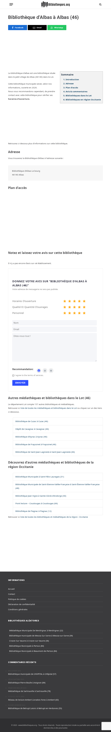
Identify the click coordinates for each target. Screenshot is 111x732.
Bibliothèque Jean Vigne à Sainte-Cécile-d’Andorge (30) (40, 495)
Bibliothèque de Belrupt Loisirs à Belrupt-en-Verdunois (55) (35, 708)
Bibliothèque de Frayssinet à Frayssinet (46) (35, 444)
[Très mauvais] (64, 301)
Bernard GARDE (14, 696)
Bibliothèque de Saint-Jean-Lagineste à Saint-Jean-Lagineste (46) (45, 452)
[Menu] (11, 4)
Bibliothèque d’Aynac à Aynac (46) (31, 436)
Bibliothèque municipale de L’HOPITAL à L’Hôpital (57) (32, 674)
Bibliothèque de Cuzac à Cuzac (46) (31, 421)
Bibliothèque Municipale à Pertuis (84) (26, 646)
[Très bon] (79, 301)
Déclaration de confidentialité (21, 604)
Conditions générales (17, 609)
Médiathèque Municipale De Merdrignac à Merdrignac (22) (36, 630)
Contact (11, 594)
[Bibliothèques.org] (55, 4)
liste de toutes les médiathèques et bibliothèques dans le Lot (49, 408)
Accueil (11, 589)
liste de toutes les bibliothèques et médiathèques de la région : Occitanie (54, 517)
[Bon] (74, 301)
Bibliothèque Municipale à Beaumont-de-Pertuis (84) (33, 651)
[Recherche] (100, 4)
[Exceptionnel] (84, 301)
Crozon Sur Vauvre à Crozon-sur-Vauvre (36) (29, 640)
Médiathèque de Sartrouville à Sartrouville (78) (29, 691)
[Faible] (69, 301)
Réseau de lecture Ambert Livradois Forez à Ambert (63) (33, 700)
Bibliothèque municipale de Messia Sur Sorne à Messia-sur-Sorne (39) (41, 635)
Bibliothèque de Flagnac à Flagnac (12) (33, 511)
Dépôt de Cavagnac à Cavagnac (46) (32, 429)
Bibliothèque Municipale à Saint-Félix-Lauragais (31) (39, 476)
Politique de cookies (17, 599)
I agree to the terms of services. (29, 375)
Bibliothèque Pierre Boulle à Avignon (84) (26, 682)
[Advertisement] (55, 52)
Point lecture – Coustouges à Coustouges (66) (36, 503)
